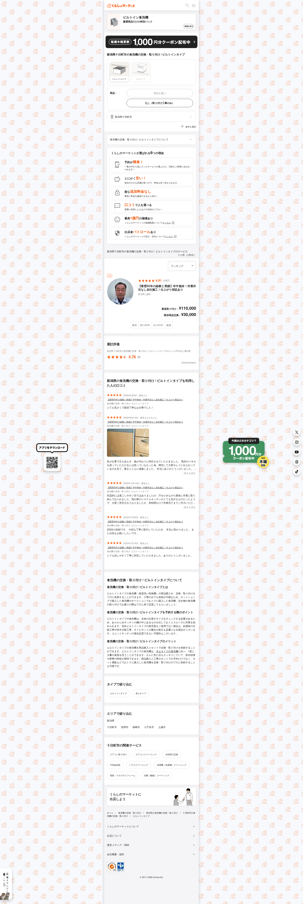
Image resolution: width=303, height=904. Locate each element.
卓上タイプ (141, 693)
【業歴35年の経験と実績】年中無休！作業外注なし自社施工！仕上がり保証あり (145, 399)
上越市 (162, 727)
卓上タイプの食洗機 (167, 651)
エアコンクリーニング (146, 754)
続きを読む (190, 473)
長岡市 (124, 727)
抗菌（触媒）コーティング (156, 775)
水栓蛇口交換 (171, 754)
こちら (167, 222)
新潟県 (110, 720)
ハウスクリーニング (138, 764)
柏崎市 (136, 727)
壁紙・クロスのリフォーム (122, 775)
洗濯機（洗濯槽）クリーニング (171, 764)
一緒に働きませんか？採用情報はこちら (6, 881)
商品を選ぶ (160, 93)
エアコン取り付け (118, 754)
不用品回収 (115, 764)
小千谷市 (149, 727)
